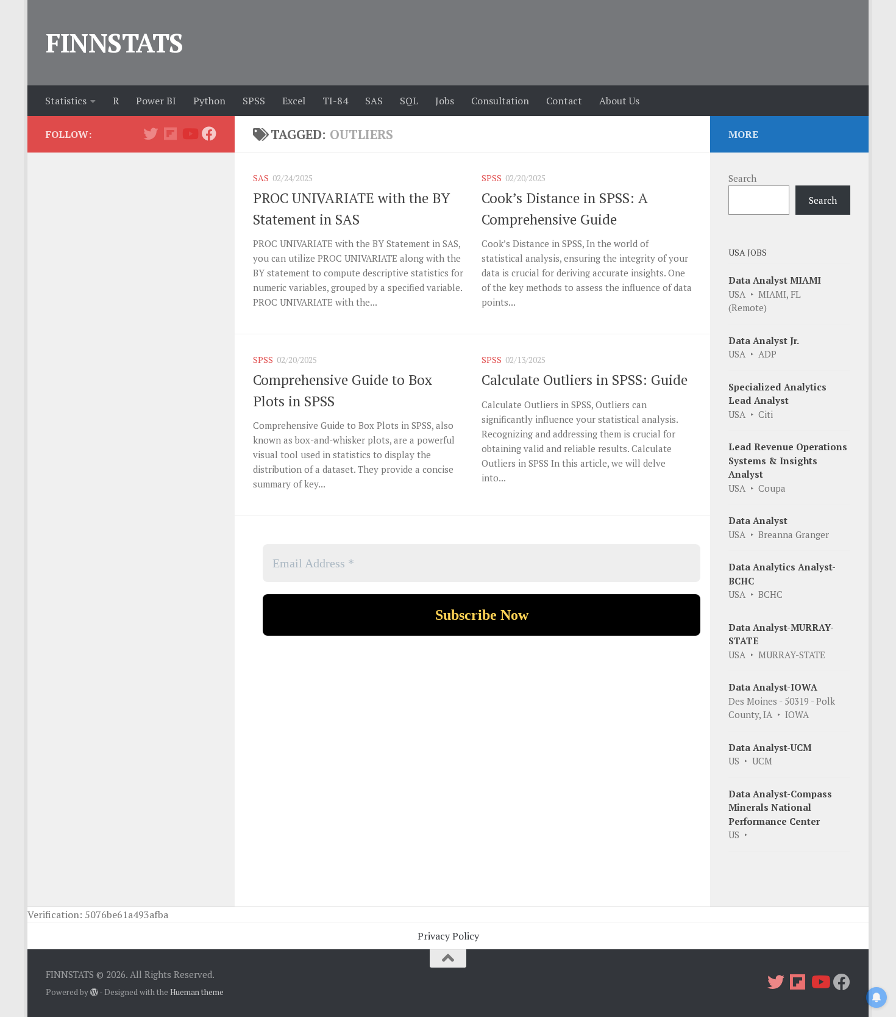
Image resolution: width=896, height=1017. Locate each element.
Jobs (444, 100)
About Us (619, 100)
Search (742, 178)
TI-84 (335, 100)
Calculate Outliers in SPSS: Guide (585, 379)
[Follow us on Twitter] (150, 133)
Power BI (156, 100)
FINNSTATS (114, 43)
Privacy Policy (448, 936)
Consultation (500, 100)
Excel (293, 100)
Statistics (66, 100)
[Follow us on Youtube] (189, 133)
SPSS (254, 100)
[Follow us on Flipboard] (170, 133)
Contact (564, 100)
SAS (374, 100)
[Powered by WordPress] (94, 992)
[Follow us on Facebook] (209, 133)
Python (209, 100)
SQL (409, 100)
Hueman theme (197, 991)
